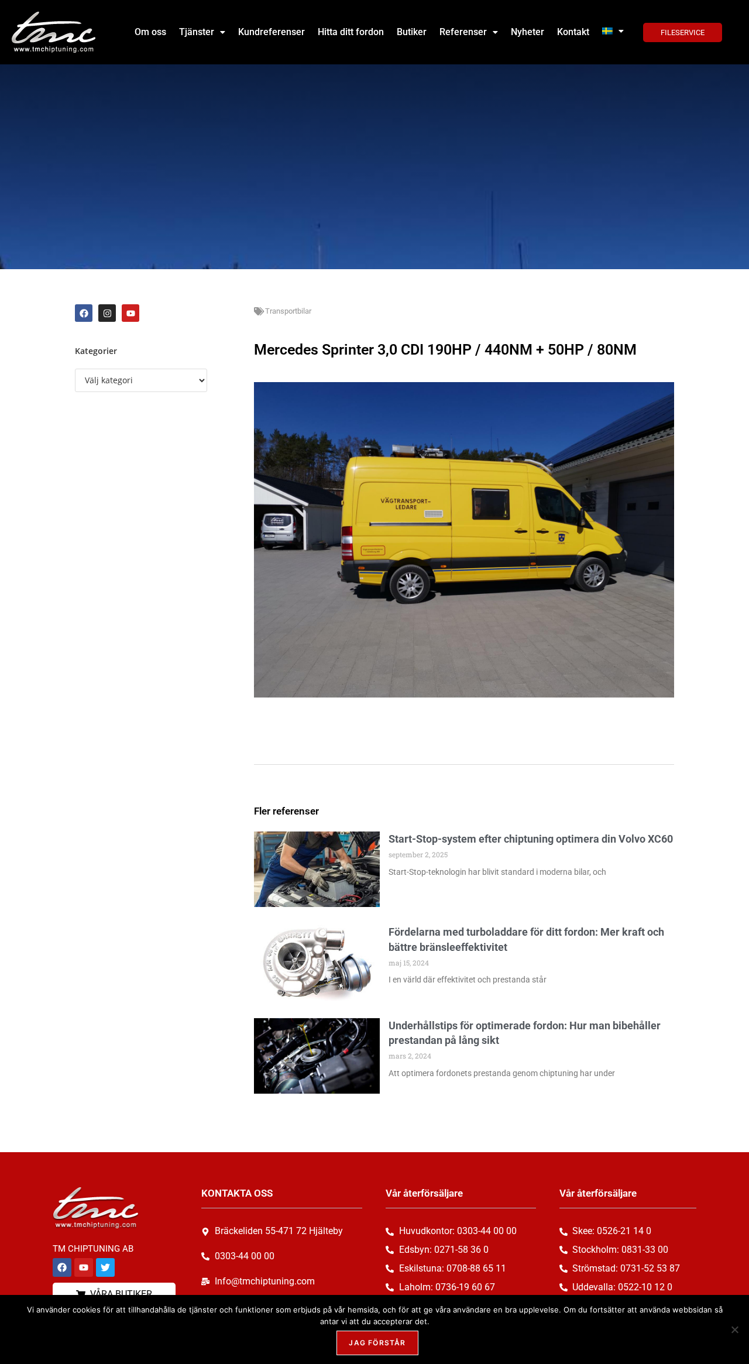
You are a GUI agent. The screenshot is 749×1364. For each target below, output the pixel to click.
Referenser (463, 31)
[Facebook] (83, 313)
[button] (202, 32)
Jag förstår (377, 1342)
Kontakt (573, 31)
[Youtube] (130, 313)
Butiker (412, 31)
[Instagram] (107, 313)
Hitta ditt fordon (351, 31)
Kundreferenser (271, 31)
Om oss (150, 31)
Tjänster (196, 31)
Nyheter (527, 31)
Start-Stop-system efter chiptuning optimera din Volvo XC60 (531, 839)
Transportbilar (288, 311)
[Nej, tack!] (734, 1329)
